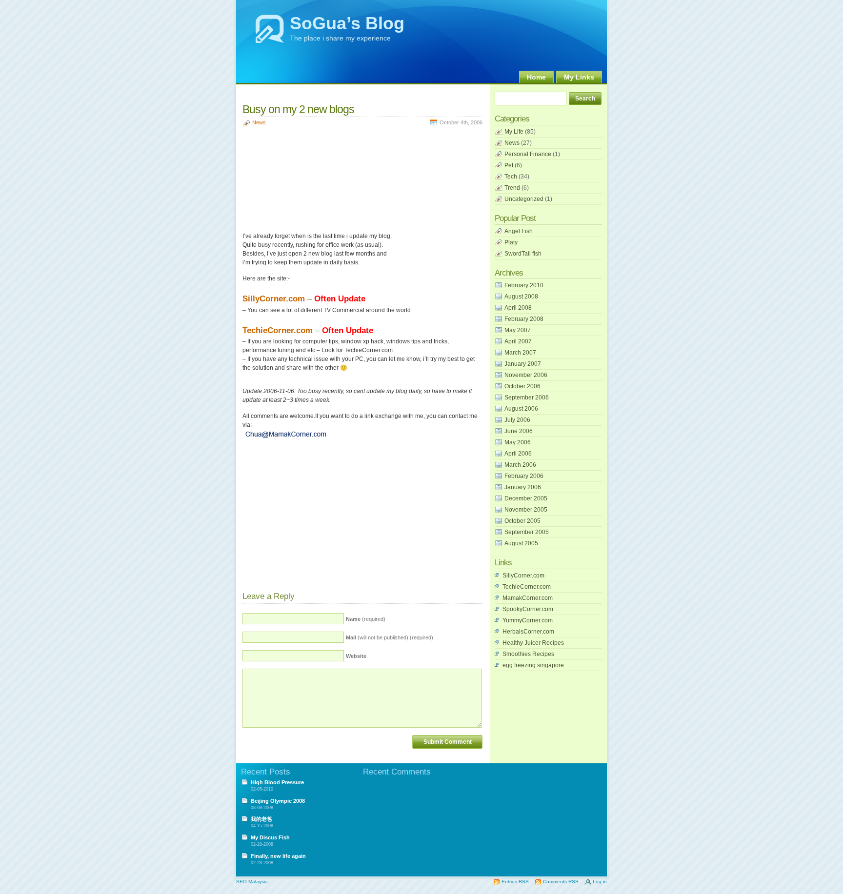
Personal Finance (527, 154)
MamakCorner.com (527, 598)
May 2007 (517, 330)
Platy (511, 242)
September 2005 (526, 532)
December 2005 (525, 498)
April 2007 (518, 341)
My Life (513, 131)
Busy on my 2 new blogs (298, 109)
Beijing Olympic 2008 (278, 801)
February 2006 (523, 476)
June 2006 (518, 431)
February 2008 (523, 319)
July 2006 (517, 420)
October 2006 (522, 386)
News (259, 122)
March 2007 (520, 352)
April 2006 (518, 453)
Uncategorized (523, 199)
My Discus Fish (270, 837)
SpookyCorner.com (527, 609)
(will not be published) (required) (389, 637)
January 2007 (522, 363)
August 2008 (521, 296)
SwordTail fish (523, 253)
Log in (600, 881)
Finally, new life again (278, 856)
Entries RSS (515, 881)
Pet (508, 165)
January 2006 (522, 487)
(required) (365, 619)
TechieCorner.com (277, 330)
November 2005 (525, 509)
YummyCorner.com (527, 620)
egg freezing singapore (533, 665)
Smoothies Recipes (528, 654)
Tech (510, 176)
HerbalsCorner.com (528, 631)
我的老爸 (261, 819)
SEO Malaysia (252, 881)
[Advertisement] (356, 93)
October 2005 (522, 520)
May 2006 (517, 442)
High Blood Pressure (277, 782)
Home (536, 77)
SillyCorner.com (273, 298)
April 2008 (518, 307)
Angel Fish (518, 231)
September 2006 (526, 397)
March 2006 (520, 464)
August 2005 (521, 543)
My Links (579, 77)
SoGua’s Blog (347, 23)
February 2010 (523, 285)
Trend (512, 187)
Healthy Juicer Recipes (533, 642)
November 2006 (525, 375)
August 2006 (521, 408)
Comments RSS (561, 881)
